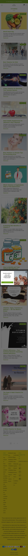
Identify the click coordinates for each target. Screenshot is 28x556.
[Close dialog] (26, 272)
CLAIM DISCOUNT (7, 282)
